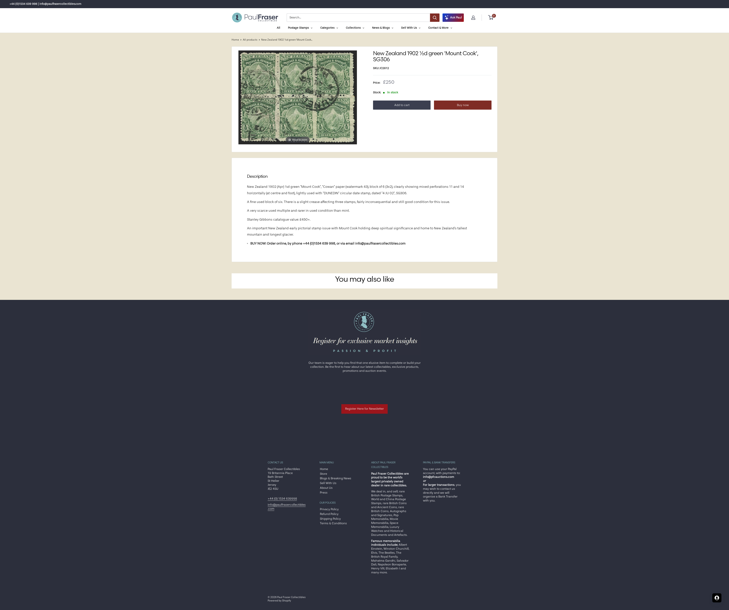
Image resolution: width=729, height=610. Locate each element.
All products (250, 39)
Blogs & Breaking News (335, 478)
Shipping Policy (330, 518)
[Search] (434, 17)
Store (323, 474)
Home (235, 39)
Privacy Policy (329, 509)
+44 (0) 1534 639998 (282, 498)
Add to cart (401, 105)
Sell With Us (328, 483)
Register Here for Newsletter (364, 408)
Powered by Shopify (279, 600)
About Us (326, 488)
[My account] (473, 18)
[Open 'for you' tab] (716, 597)
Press (323, 492)
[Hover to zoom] (297, 97)
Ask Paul (456, 17)
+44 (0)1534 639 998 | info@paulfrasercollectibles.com (45, 4)
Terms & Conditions (333, 523)
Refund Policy (329, 514)
